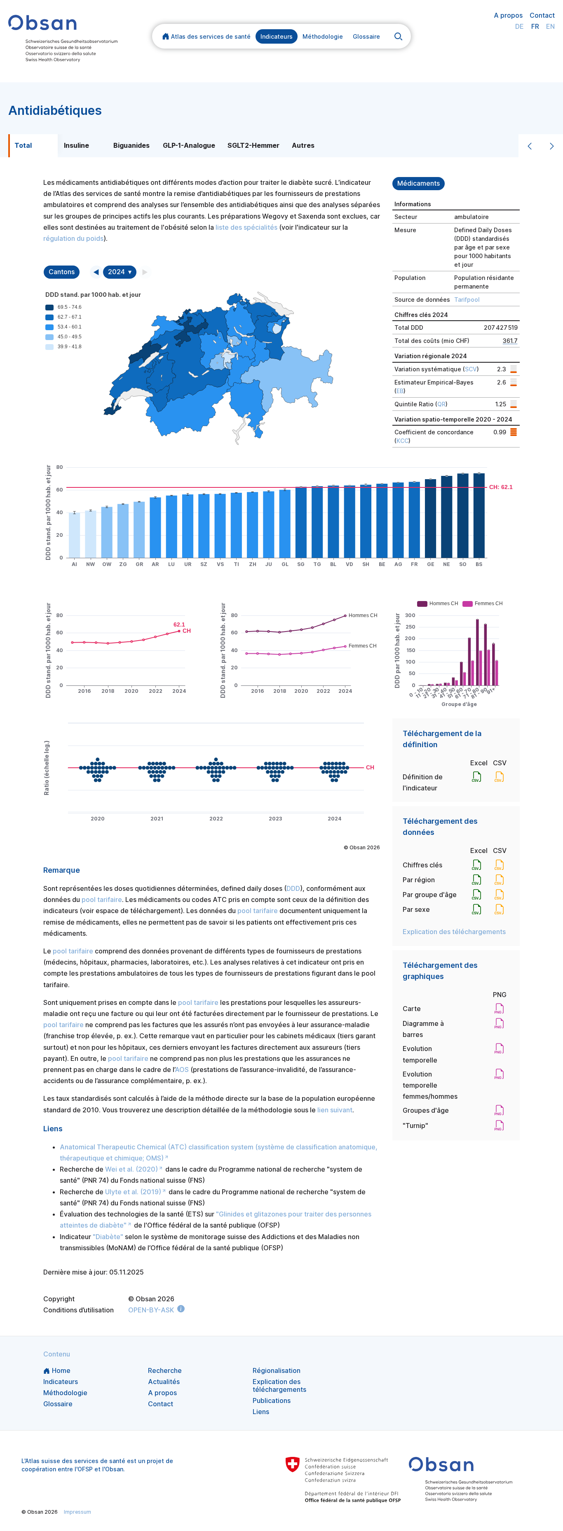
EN (550, 26)
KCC (402, 440)
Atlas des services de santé (211, 36)
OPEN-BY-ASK (151, 1310)
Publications (272, 1400)
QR (441, 404)
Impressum (77, 1512)
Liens (261, 1411)
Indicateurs (276, 36)
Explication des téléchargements (454, 931)
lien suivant (334, 1110)
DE (519, 26)
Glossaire (366, 36)
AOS (182, 1069)
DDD (293, 888)
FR (535, 26)
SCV (471, 369)
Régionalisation (276, 1370)
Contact (542, 15)
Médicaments (418, 183)
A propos (508, 15)
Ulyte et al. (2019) (133, 1192)
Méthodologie (323, 36)
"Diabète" (108, 1237)
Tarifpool (467, 299)
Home (61, 1370)
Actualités (164, 1381)
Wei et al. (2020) (131, 1169)
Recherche (165, 1370)
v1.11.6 (293, 1512)
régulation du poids (73, 238)
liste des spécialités (246, 227)
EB (399, 390)
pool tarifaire (102, 899)
